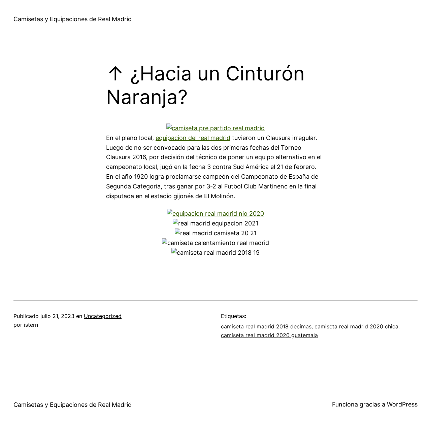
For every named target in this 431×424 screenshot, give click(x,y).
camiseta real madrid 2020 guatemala (269, 335)
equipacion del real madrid (193, 137)
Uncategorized (103, 316)
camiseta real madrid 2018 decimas (266, 326)
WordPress (402, 404)
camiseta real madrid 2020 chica (356, 326)
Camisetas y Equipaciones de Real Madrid (72, 19)
